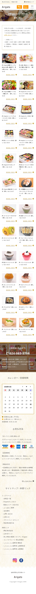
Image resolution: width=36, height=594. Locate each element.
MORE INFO (10, 75)
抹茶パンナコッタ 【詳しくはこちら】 (26, 216)
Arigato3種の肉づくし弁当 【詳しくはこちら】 (9, 190)
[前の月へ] (22, 386)
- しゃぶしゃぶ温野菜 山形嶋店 (13, 549)
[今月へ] (26, 386)
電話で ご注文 (19, 7)
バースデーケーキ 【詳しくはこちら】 (26, 330)
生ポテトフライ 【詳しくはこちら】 (26, 308)
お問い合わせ (8, 35)
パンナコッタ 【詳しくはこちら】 (9, 330)
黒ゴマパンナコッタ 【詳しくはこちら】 (9, 263)
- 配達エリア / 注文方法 (10, 505)
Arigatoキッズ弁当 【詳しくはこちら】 (26, 117)
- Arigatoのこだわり (9, 501)
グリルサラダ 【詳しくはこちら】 (9, 308)
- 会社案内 (6, 511)
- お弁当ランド (7, 534)
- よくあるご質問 (8, 508)
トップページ (6, 495)
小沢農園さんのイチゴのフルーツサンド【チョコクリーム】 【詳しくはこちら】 (26, 192)
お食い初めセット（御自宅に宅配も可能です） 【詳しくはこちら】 (26, 67)
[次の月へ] (30, 386)
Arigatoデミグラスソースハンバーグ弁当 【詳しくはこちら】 (26, 93)
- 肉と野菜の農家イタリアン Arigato (14, 537)
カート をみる (26, 7)
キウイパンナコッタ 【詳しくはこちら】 (9, 239)
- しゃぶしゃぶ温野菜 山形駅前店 (13, 546)
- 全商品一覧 (6, 498)
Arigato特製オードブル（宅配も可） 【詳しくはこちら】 (9, 93)
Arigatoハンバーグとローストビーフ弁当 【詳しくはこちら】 (26, 142)
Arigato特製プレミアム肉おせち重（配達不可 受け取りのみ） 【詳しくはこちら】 (9, 68)
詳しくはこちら (27, 481)
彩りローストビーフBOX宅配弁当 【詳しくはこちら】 (26, 167)
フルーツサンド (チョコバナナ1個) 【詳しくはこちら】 (26, 240)
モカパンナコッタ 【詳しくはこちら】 (26, 285)
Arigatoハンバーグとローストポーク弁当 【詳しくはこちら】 (9, 118)
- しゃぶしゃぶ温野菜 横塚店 (12, 543)
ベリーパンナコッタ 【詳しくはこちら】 (26, 263)
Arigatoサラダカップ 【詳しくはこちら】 (8, 166)
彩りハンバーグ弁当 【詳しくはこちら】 (9, 141)
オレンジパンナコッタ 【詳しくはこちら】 (8, 285)
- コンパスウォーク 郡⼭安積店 (13, 540)
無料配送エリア (30, 1)
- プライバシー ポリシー (10, 520)
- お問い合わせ (7, 514)
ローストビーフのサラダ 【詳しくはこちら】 (9, 216)
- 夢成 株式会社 (7, 530)
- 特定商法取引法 (8, 523)
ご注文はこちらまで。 (19, 351)
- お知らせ (6, 517)
